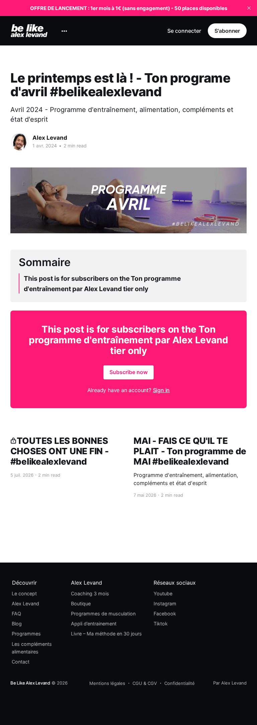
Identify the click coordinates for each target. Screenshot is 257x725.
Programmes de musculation (103, 613)
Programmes (26, 633)
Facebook (165, 613)
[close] (249, 8)
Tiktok (161, 623)
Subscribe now (128, 372)
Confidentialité (179, 683)
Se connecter (184, 30)
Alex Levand (49, 137)
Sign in (161, 390)
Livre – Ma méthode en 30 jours (106, 633)
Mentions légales (107, 683)
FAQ (16, 613)
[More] (64, 31)
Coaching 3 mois (90, 593)
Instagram (165, 603)
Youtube (163, 593)
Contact (20, 661)
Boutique (81, 603)
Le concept (24, 593)
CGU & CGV (145, 683)
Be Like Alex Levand (30, 683)
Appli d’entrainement (93, 623)
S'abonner (227, 30)
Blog (17, 623)
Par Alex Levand (230, 683)
